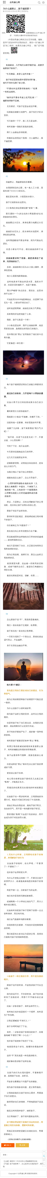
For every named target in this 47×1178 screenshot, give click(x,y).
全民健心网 (15, 2)
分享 (23, 1145)
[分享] (44, 1156)
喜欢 (8, 1145)
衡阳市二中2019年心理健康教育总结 (23, 1161)
